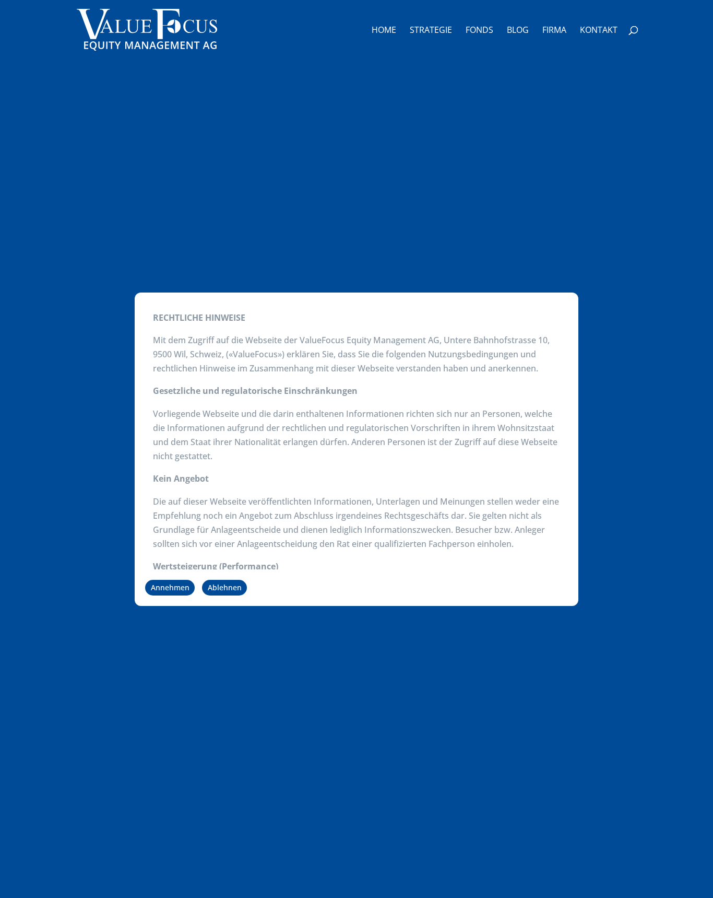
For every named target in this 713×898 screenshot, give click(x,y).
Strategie (431, 31)
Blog (518, 31)
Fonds (479, 31)
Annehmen (170, 587)
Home (384, 31)
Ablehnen (225, 587)
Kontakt (598, 31)
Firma (554, 31)
